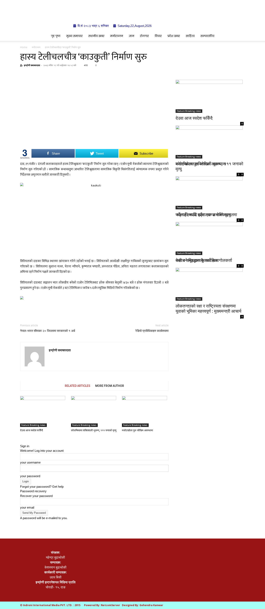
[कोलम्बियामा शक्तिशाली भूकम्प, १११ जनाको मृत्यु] (94, 411)
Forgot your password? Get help (42, 486)
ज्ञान (131, 36)
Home (23, 47)
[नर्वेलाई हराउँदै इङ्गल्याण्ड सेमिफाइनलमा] (210, 188)
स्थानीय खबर (96, 36)
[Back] (21, 441)
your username (30, 462)
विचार (158, 36)
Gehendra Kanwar (151, 605)
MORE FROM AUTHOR (109, 385)
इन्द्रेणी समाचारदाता (32, 65)
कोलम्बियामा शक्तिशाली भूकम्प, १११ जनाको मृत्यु (93, 430)
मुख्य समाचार (74, 36)
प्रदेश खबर (173, 36)
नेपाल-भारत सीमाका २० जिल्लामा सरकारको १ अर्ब (47, 331)
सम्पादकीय (207, 36)
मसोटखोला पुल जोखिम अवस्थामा (137, 430)
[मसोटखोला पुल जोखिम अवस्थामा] (145, 411)
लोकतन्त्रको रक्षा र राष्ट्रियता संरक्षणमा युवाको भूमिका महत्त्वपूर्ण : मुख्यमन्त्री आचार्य (208, 308)
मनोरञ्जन (116, 36)
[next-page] (24, 437)
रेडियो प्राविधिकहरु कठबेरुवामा (152, 331)
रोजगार (144, 36)
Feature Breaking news (33, 425)
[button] (238, 36)
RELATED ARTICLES (77, 385)
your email (27, 507)
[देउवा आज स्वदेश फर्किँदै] (43, 411)
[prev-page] (21, 437)
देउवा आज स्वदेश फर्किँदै (31, 430)
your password (30, 476)
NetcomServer (110, 605)
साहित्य (190, 36)
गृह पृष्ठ (55, 36)
